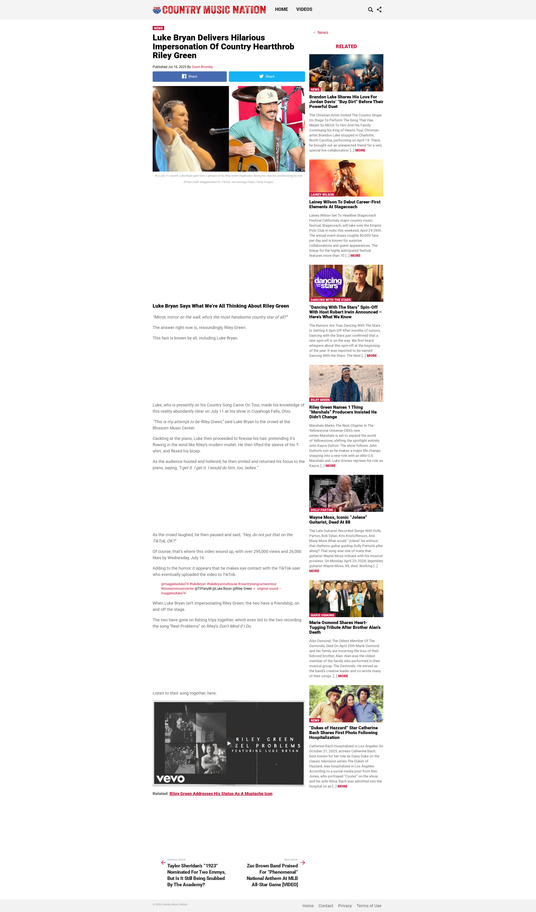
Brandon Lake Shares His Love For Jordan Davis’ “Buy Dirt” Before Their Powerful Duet (346, 101)
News (158, 28)
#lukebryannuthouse (222, 584)
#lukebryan (197, 584)
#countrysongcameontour (257, 584)
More (360, 150)
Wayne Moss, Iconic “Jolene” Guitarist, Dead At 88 (338, 520)
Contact (326, 905)
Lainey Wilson (322, 195)
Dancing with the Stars (331, 300)
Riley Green (320, 400)
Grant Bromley (202, 67)
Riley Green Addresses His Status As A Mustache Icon (221, 793)
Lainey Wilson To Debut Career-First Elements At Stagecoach (344, 204)
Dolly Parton (322, 510)
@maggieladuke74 (175, 584)
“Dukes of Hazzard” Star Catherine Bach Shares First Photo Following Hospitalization (343, 732)
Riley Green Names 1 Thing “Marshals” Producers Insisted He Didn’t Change (343, 412)
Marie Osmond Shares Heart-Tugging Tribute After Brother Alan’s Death (345, 627)
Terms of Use (369, 905)
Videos (304, 9)
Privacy (345, 905)
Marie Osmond (322, 615)
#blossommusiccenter (177, 589)
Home (281, 9)
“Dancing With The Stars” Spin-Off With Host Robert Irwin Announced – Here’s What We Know (345, 312)
